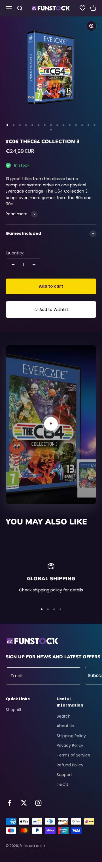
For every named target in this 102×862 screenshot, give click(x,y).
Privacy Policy (70, 745)
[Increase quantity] (34, 264)
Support (64, 774)
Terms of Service (73, 755)
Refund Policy (70, 765)
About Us (65, 726)
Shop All (13, 710)
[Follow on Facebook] (9, 803)
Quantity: (15, 253)
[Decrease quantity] (13, 264)
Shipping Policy (71, 736)
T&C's (62, 784)
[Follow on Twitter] (24, 803)
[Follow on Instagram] (38, 803)
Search (64, 716)
